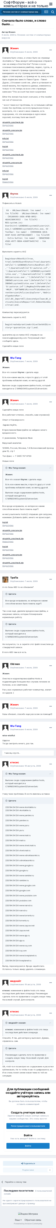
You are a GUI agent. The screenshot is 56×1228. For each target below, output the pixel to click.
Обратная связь (32, 1220)
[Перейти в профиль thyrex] (5, 196)
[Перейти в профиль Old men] (5, 666)
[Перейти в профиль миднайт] (5, 983)
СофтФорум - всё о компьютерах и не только (26, 4)
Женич (11, 32)
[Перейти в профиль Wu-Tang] (5, 360)
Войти (28, 1146)
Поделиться (29, 1163)
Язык (17, 1220)
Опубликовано (24, 52)
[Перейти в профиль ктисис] (5, 764)
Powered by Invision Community (28, 1224)
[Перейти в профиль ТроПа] (5, 580)
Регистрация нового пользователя (28, 1126)
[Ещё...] (51, 50)
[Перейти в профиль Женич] (5, 50)
